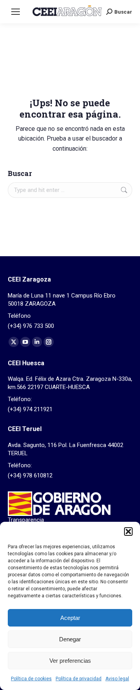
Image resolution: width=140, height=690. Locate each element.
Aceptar (70, 617)
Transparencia (26, 519)
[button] (128, 531)
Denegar (70, 639)
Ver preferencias (70, 660)
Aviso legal (117, 678)
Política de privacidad (79, 678)
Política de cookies (31, 678)
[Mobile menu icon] (15, 11)
